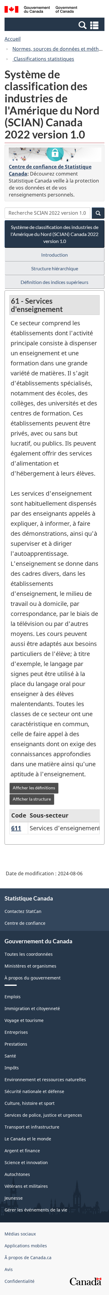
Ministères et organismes (30, 966)
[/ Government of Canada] (41, 10)
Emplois (13, 996)
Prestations (16, 1044)
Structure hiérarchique (54, 268)
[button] (55, 25)
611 (16, 828)
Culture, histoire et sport (29, 1103)
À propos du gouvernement (33, 978)
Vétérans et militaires (26, 1186)
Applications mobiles (26, 1246)
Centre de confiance (25, 923)
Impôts (12, 1068)
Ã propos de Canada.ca (28, 1257)
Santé (10, 1056)
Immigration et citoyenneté (32, 1008)
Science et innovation (26, 1162)
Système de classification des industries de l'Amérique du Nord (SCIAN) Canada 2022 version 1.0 (54, 234)
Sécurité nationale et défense (34, 1091)
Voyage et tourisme (24, 1020)
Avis (9, 1269)
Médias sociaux (20, 1234)
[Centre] (55, 155)
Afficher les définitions (34, 787)
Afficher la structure (32, 798)
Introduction (54, 255)
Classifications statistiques (43, 59)
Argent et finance (22, 1150)
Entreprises (16, 1032)
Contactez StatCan (23, 911)
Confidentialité (20, 1281)
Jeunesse (14, 1198)
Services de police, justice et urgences (43, 1115)
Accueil (13, 39)
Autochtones (17, 1174)
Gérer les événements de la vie (36, 1210)
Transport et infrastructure (32, 1127)
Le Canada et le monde (28, 1139)
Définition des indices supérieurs (54, 282)
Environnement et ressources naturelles (45, 1079)
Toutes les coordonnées (29, 954)
